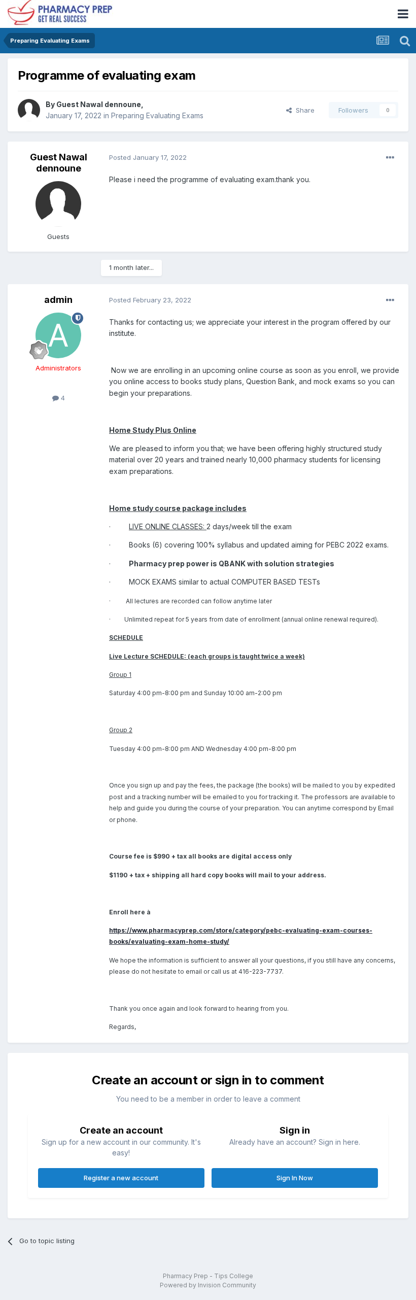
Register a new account (121, 1178)
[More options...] (390, 158)
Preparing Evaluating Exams (157, 115)
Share (303, 110)
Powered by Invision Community (208, 1285)
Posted (148, 157)
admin (58, 299)
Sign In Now (294, 1178)
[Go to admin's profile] (58, 335)
